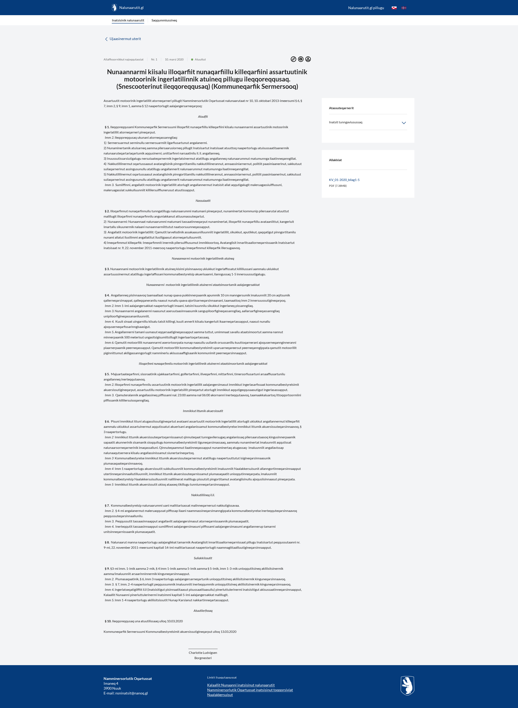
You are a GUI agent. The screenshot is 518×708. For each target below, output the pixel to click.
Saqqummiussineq (164, 20)
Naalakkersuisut (220, 694)
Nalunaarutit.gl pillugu (366, 7)
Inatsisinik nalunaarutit (128, 20)
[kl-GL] (394, 7)
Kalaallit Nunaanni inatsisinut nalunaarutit (241, 685)
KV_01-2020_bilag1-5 (344, 180)
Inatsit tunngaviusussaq (345, 122)
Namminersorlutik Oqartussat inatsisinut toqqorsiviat (250, 690)
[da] (403, 7)
